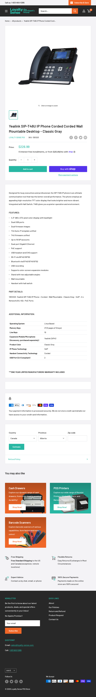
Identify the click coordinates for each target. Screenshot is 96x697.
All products (16, 21)
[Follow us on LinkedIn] (21, 681)
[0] (88, 11)
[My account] (84, 11)
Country (12, 432)
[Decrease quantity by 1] (21, 159)
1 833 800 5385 (15, 650)
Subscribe (13, 630)
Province (42, 432)
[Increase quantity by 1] (34, 159)
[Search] (75, 11)
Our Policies (54, 607)
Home (7, 21)
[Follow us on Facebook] (6, 681)
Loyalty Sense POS (17, 137)
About (51, 603)
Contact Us (53, 619)
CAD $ (8, 670)
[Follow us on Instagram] (16, 681)
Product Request (56, 615)
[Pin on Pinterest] (76, 137)
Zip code (71, 432)
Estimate (16, 447)
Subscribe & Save (81, 3)
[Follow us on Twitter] (11, 681)
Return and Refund (57, 611)
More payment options (68, 175)
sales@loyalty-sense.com (22, 645)
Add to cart (28, 169)
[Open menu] (6, 11)
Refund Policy (14, 459)
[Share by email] (85, 137)
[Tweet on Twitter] (80, 137)
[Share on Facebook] (71, 137)
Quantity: (13, 160)
